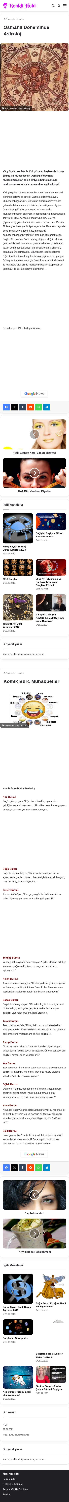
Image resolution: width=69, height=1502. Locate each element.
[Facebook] (6, 407)
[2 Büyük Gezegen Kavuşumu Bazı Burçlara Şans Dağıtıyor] (51, 602)
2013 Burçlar (10, 579)
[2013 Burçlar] (18, 567)
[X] (14, 407)
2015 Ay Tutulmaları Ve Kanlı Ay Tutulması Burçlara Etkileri (48, 582)
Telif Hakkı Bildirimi (12, 1484)
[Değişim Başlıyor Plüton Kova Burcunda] (51, 521)
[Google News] (34, 393)
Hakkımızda (9, 1479)
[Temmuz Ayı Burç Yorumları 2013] (18, 607)
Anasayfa (10, 19)
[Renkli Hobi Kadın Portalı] (21, 5)
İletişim (6, 1494)
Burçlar (20, 19)
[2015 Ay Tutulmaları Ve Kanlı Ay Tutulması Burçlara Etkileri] (51, 567)
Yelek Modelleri (11, 1474)
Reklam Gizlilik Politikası (15, 1489)
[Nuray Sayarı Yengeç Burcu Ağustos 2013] (18, 528)
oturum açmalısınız (34, 654)
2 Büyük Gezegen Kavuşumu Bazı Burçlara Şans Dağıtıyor (50, 617)
